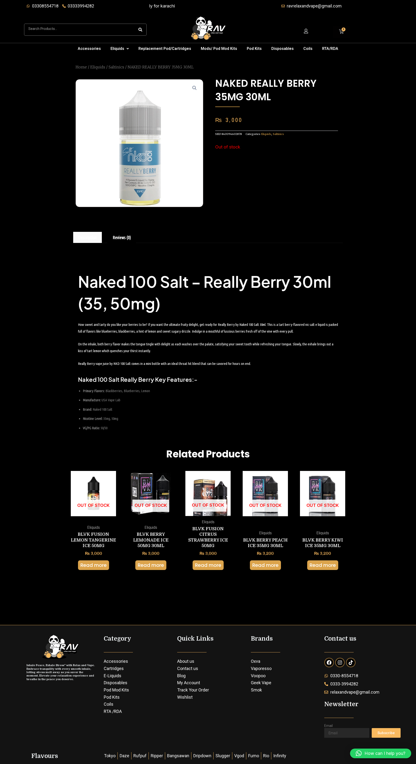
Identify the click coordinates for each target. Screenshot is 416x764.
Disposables (282, 48)
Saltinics (116, 67)
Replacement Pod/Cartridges (164, 48)
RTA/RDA (330, 48)
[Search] (140, 29)
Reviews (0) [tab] (122, 237)
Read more (93, 565)
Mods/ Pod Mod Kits (219, 48)
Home (81, 67)
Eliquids (117, 48)
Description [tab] (87, 237)
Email (328, 726)
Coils (307, 48)
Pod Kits (254, 48)
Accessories (89, 48)
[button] (120, 48)
